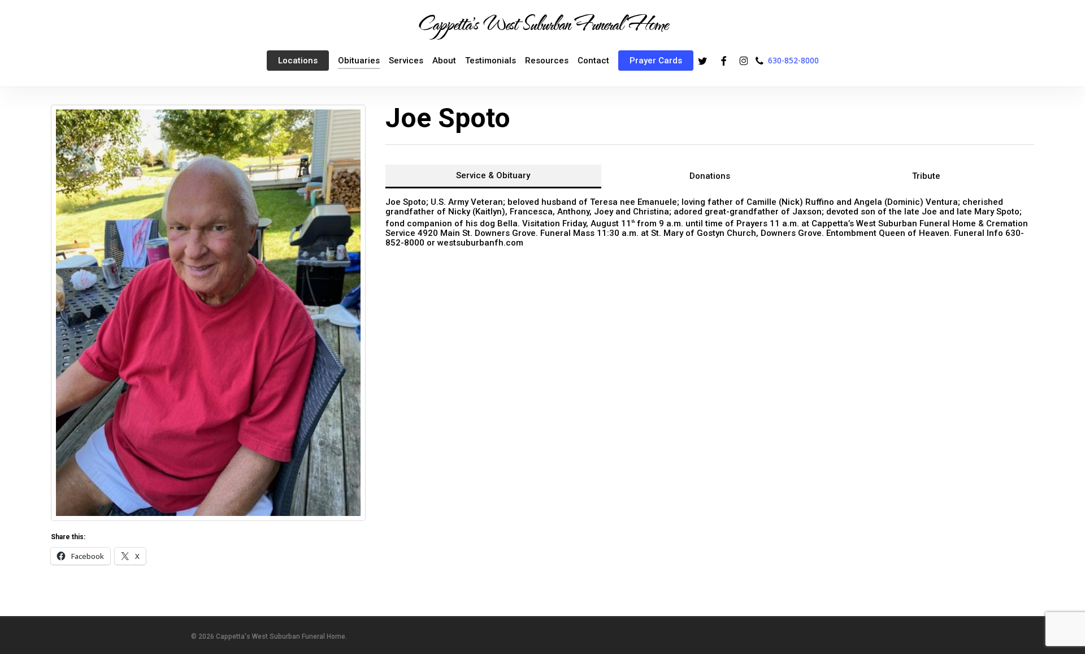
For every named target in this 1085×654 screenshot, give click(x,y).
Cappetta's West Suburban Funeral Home (542, 23)
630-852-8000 (793, 60)
